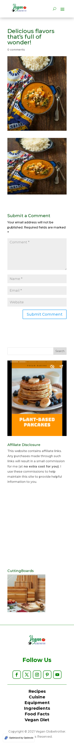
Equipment (37, 702)
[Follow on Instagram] (37, 674)
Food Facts (37, 714)
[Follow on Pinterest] (47, 674)
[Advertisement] (37, 527)
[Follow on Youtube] (57, 674)
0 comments (16, 49)
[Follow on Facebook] (17, 674)
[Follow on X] (27, 674)
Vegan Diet (37, 719)
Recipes (37, 691)
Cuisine (37, 697)
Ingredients (37, 708)
